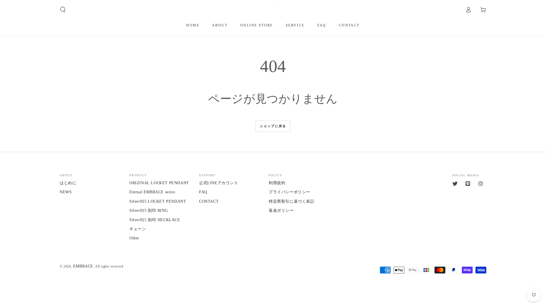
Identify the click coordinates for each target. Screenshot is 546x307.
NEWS (66, 192)
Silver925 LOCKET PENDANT (157, 201)
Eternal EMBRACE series (152, 192)
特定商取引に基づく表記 (292, 201)
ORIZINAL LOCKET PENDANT (159, 183)
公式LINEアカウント (218, 183)
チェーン (137, 229)
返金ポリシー (281, 210)
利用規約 (277, 183)
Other (134, 238)
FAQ (203, 192)
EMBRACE (83, 266)
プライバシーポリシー (289, 192)
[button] (62, 9)
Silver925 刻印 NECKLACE (154, 220)
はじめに (68, 183)
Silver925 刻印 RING (148, 210)
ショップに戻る (273, 126)
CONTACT (209, 201)
